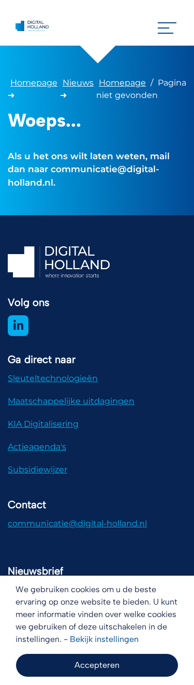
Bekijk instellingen (104, 639)
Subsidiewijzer (37, 469)
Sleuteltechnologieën (53, 378)
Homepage (33, 83)
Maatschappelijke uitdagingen (71, 401)
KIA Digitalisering (43, 424)
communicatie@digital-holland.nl (77, 523)
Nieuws (78, 83)
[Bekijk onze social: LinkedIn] (18, 325)
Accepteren (97, 665)
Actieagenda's (37, 447)
